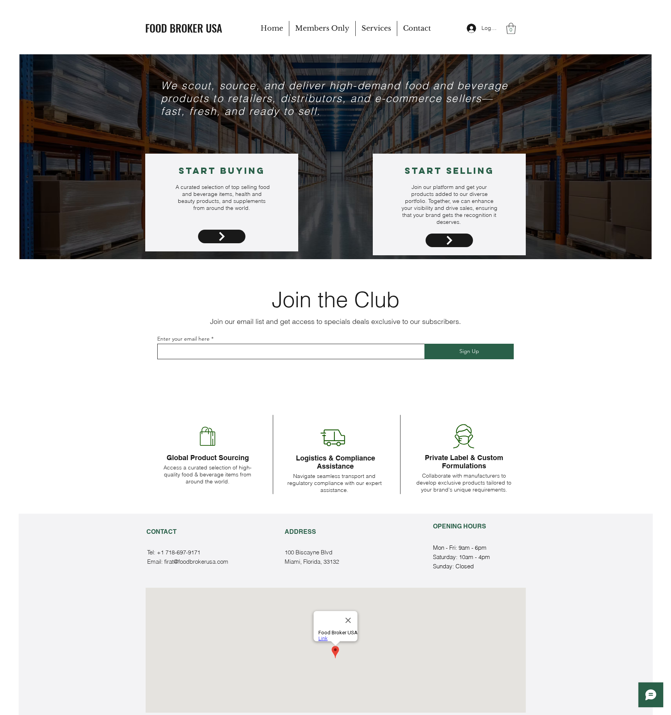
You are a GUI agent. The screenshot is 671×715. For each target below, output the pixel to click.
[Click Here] (221, 236)
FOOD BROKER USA (183, 28)
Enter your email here (183, 338)
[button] (511, 28)
